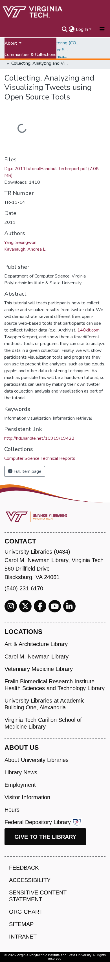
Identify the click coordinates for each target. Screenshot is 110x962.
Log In (82, 29)
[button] (71, 29)
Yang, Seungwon (20, 242)
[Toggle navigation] (102, 29)
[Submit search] (64, 29)
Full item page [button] (26, 471)
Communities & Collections (30, 54)
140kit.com (88, 330)
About (11, 43)
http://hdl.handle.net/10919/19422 (39, 438)
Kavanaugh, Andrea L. (25, 249)
